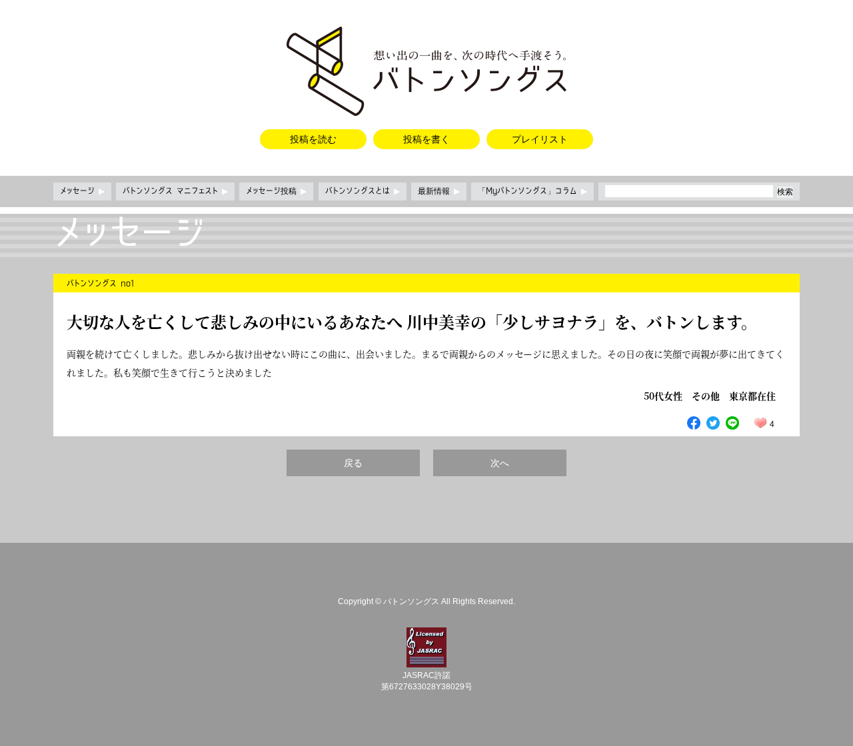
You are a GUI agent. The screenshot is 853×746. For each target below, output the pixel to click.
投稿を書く (426, 139)
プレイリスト (540, 139)
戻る (353, 463)
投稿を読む (313, 139)
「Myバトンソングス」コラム (532, 191)
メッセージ (82, 191)
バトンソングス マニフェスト (175, 191)
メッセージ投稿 (276, 191)
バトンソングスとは (362, 191)
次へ (499, 463)
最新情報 (439, 191)
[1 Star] (760, 423)
